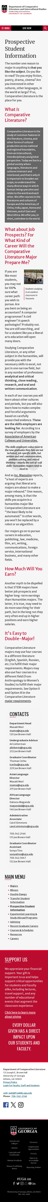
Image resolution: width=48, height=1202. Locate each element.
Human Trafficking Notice (14, 1167)
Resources (16, 934)
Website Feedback (14, 1160)
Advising (15, 921)
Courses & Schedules (21, 930)
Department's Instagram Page (20, 1105)
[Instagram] (22, 1183)
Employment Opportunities (33, 1148)
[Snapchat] (26, 1183)
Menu (7, 28)
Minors (14, 890)
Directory (33, 1142)
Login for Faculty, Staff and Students (21, 1085)
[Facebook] (14, 1183)
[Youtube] (30, 1183)
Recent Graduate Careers (24, 926)
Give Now (27, 28)
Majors (14, 886)
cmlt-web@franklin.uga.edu (17, 1093)
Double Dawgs (18, 894)
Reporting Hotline (34, 1167)
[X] (18, 1183)
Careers (14, 938)
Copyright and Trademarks (14, 1153)
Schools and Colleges (14, 1142)
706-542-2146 (19, 1096)
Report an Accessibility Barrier (34, 1160)
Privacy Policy (10, 1082)
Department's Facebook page (6, 1105)
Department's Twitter (13, 1105)
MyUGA (14, 1148)
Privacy (34, 1154)
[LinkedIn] (34, 1183)
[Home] (24, 12)
